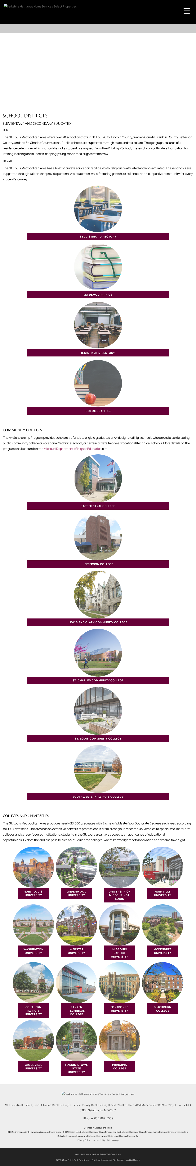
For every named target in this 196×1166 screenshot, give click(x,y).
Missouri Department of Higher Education (73, 449)
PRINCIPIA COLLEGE (119, 1066)
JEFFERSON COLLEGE (98, 564)
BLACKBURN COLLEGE (162, 1008)
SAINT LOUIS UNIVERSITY (33, 893)
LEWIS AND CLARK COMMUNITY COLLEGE (98, 622)
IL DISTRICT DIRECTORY (98, 353)
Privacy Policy (84, 1140)
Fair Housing (112, 1140)
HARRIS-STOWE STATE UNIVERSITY (76, 1068)
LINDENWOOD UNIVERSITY (76, 893)
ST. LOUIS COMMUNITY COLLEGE (98, 738)
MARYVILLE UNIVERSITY (162, 893)
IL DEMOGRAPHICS (98, 411)
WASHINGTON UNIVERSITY (33, 951)
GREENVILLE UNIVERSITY (33, 1066)
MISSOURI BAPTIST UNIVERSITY (119, 952)
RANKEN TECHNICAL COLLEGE (76, 1010)
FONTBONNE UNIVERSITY (119, 1008)
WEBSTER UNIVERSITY (76, 951)
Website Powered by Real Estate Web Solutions (98, 1154)
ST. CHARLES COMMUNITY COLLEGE (98, 680)
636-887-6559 (103, 1118)
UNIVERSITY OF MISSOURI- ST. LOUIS (119, 895)
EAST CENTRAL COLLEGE (98, 506)
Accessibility (99, 1140)
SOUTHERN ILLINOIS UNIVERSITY (33, 1010)
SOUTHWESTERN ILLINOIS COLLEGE (98, 796)
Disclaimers (118, 1160)
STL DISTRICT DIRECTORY (98, 236)
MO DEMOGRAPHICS (98, 294)
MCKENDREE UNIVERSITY (163, 951)
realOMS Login (133, 1160)
